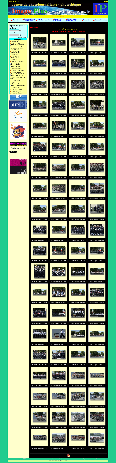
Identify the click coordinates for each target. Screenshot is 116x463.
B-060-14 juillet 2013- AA (97, 240)
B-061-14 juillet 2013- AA (78, 240)
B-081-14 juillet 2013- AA (97, 136)
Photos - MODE (16, 72)
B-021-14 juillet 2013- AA (78, 448)
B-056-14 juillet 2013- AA (97, 261)
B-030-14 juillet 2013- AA (58, 406)
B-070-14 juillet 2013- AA (58, 198)
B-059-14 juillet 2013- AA (39, 261)
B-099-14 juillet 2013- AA (58, 53)
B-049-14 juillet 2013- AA (78, 302)
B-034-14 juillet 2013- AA (58, 385)
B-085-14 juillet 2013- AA (97, 115)
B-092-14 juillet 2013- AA (39, 94)
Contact (86, 20)
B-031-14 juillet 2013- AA (39, 406)
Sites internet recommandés (71, 19)
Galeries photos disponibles (29, 19)
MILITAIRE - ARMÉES (18, 61)
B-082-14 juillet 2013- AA (78, 136)
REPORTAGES (16, 43)
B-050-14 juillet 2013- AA (58, 302)
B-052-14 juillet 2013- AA (97, 281)
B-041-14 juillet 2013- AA (78, 344)
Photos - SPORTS (16, 63)
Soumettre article (100, 20)
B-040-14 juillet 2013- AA (97, 344)
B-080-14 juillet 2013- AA (39, 157)
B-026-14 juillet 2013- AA (58, 427)
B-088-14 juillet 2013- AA (39, 115)
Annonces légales (17, 93)
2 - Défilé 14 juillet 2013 (48, 25)
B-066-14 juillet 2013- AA (58, 219)
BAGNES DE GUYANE (17, 45)
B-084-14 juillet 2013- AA (39, 136)
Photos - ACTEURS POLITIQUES (16, 81)
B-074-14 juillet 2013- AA (78, 177)
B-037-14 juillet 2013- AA (78, 365)
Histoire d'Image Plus (18, 89)
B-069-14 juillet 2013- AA (78, 198)
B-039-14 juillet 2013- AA (39, 365)
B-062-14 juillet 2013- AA (58, 240)
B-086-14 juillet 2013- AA (78, 115)
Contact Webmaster (24, 459)
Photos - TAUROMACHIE (18, 85)
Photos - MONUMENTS (17, 74)
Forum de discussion (57, 19)
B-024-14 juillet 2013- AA (97, 427)
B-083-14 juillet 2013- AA (58, 136)
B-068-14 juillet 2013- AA (97, 198)
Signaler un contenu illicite (91, 459)
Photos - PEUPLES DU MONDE (17, 78)
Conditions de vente (17, 91)
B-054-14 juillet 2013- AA (58, 281)
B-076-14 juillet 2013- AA (39, 177)
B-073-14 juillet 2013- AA (97, 177)
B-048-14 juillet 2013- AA (97, 302)
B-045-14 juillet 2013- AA (78, 323)
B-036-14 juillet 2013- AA (97, 365)
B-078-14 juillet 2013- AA (78, 157)
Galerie (38, 25)
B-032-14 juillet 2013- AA (97, 385)
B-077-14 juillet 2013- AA (97, 157)
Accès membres (54, 460)
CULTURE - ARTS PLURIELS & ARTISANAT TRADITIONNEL (17, 48)
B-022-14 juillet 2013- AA (58, 448)
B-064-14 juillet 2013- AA (97, 219)
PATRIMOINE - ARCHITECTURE (15, 52)
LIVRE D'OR (15, 87)
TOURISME (15, 54)
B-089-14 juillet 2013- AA (97, 94)
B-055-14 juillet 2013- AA (39, 281)
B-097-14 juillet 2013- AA (97, 53)
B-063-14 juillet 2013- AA (39, 240)
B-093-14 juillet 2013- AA (97, 73)
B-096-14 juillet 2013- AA (39, 73)
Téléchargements (43, 20)
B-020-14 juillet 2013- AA (97, 448)
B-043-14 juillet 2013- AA (39, 344)
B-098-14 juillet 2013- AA (78, 53)
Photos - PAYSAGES (17, 75)
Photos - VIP (15, 84)
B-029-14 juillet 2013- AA (78, 406)
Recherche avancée (22, 37)
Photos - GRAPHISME (18, 70)
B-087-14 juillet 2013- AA (58, 115)
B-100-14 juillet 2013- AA (39, 53)
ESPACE (14, 59)
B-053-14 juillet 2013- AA (78, 281)
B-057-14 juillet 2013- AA (78, 261)
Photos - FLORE (16, 66)
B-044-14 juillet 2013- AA (97, 323)
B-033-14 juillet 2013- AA (78, 385)
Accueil (15, 20)
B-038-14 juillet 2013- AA (58, 365)
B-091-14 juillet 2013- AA (58, 94)
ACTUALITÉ (15, 41)
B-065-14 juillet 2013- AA (78, 219)
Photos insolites (16, 68)
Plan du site (63, 460)
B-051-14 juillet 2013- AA (39, 302)
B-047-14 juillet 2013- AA (39, 323)
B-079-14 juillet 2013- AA (58, 157)
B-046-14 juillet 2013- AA (58, 323)
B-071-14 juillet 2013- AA (39, 198)
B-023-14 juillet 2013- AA (39, 448)
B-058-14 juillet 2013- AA (58, 261)
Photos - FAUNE (15, 65)
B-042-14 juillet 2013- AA (58, 344)
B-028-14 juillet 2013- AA (97, 406)
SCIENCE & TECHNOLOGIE (14, 57)
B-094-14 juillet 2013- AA (78, 73)
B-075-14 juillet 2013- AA (58, 177)
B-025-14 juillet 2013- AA (78, 427)
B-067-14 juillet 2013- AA (39, 219)
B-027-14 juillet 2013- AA (39, 427)
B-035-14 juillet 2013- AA (39, 385)
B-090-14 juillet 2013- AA (78, 94)
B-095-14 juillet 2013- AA (58, 73)
